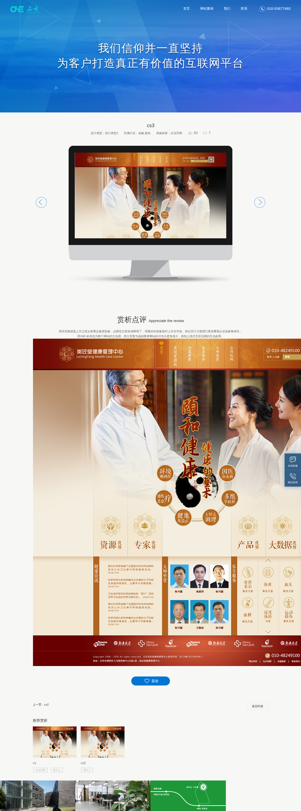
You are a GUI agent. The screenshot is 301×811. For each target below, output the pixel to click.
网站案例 (206, 8)
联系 (244, 8)
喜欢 (155, 681)
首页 (186, 8)
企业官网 (40, 770)
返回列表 (257, 706)
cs (34, 763)
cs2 (46, 704)
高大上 (56, 770)
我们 (227, 8)
